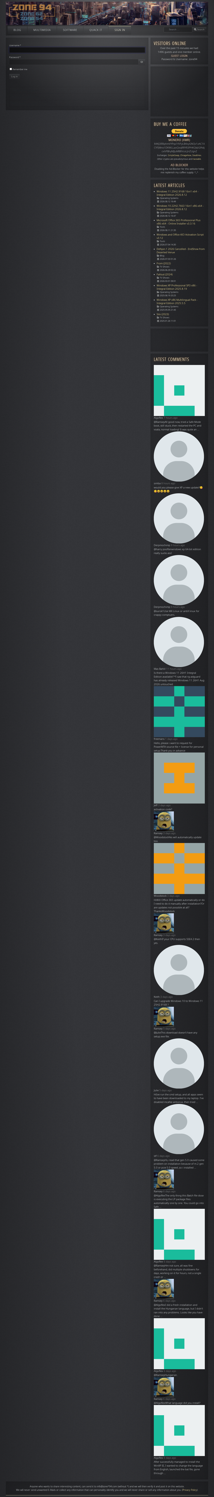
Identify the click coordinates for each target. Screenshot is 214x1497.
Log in (14, 76)
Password (15, 57)
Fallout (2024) (165, 274)
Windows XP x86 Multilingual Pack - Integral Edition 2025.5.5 (177, 301)
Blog (17, 30)
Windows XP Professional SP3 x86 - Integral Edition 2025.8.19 (177, 287)
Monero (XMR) (179, 140)
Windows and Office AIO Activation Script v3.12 (180, 236)
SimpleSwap (173, 155)
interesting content (70, 1486)
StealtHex (196, 155)
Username (15, 45)
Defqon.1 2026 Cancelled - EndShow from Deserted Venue (181, 250)
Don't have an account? (25, 103)
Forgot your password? (25, 90)
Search (200, 29)
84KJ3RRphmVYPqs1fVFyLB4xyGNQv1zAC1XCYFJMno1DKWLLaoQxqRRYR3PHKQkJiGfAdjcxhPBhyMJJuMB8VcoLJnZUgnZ (179, 147)
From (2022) (164, 263)
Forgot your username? (25, 97)
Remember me (20, 69)
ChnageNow (185, 155)
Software (70, 30)
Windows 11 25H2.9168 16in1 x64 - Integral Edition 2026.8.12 (177, 193)
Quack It (95, 30)
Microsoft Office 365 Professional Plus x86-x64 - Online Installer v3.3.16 (178, 221)
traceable (196, 159)
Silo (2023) (163, 314)
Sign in (120, 30)
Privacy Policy (190, 1490)
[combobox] (178, 29)
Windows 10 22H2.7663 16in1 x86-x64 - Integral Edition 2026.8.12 (180, 207)
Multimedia (42, 30)
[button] (206, 1489)
